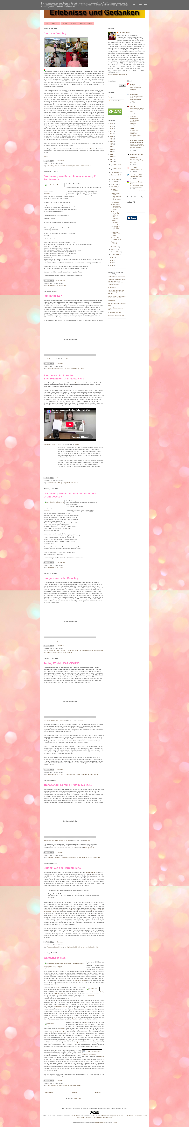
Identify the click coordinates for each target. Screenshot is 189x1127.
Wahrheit (88, 166)
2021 (111, 134)
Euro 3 (58, 988)
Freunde (56, 166)
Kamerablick (47, 1026)
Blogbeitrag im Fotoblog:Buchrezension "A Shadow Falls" (64, 377)
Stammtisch (64, 857)
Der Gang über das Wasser (89, 1054)
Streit (67, 166)
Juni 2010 (114, 184)
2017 (111, 144)
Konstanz (60, 368)
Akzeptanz (50, 650)
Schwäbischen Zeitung (60, 1006)
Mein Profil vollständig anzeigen (117, 74)
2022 (111, 131)
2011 (111, 159)
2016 (111, 146)
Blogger (115, 1122)
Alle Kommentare (115, 101)
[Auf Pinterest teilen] (53, 161)
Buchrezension (51, 483)
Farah (49, 285)
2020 (111, 136)
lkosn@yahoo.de (89, 848)
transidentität (81, 166)
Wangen (66, 1085)
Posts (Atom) (77, 1098)
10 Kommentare (60, 280)
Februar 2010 (115, 252)
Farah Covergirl (112, 287)
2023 (111, 129)
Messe (78, 774)
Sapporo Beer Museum (136, 169)
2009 (111, 257)
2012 (111, 157)
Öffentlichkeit (70, 650)
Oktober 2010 (115, 172)
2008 (111, 260)
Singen (83, 650)
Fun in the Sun (53, 295)
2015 (111, 149)
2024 (111, 126)
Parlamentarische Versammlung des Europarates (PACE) (61, 910)
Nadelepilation (90, 872)
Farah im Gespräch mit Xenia (116, 277)
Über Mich (55, 23)
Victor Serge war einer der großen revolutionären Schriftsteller (137, 87)
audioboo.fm (90, 149)
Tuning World (85, 774)
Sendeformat (62, 285)
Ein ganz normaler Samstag (61, 578)
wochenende (75, 368)
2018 (111, 141)
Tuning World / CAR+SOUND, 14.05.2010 (54, 720)
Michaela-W (47, 193)
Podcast (73, 23)
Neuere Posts (49, 1092)
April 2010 (114, 247)
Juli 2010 (114, 182)
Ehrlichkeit (50, 166)
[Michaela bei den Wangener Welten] (64, 963)
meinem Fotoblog (75, 383)
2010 (111, 162)
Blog (47, 23)
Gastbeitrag (54, 285)
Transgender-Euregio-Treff (84, 857)
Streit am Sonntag (55, 33)
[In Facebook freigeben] (51, 161)
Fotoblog (59, 483)
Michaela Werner (125, 32)
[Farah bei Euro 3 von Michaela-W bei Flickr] (93, 989)
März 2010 (114, 249)
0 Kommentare (60, 478)
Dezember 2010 (116, 164)
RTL (65, 368)
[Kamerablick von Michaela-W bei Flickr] (49, 1024)
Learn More (137, 5)
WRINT (132, 129)
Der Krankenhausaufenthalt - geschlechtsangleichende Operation (116, 291)
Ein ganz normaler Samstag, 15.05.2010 (54, 641)
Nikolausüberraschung (114, 312)
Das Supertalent (52, 368)
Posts (112, 97)
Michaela (68, 358)
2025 (111, 123)
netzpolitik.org (134, 94)
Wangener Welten (55, 957)
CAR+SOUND (61, 774)
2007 (111, 263)
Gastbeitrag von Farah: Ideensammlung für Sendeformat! (116, 196)
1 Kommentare (60, 769)
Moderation (60, 1085)
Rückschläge (111, 300)
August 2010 (115, 179)
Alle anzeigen (142, 190)
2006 (111, 265)
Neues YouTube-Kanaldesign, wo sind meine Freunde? (117, 297)
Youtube (81, 368)
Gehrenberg (50, 857)
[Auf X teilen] (49, 161)
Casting (49, 1085)
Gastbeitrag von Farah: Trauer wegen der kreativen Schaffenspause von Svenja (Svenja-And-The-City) (116, 282)
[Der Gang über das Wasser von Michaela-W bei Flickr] (92, 1051)
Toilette (80, 947)
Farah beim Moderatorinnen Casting (95, 991)
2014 (111, 152)
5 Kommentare (60, 161)
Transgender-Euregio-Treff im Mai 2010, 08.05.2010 (57, 840)
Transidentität (76, 1019)
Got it (146, 5)
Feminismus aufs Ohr (136, 154)
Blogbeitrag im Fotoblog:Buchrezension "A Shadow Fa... (116, 207)
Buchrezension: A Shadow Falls (52, 444)
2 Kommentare (60, 645)
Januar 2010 (115, 254)
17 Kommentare (60, 562)
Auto (48, 774)
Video (68, 368)
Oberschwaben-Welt (136, 175)
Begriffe (65, 23)
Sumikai (132, 106)
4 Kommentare (60, 363)
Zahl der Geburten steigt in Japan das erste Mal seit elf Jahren (137, 110)
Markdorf (57, 857)
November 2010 (116, 168)
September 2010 (116, 175)
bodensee (53, 774)
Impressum (136, 210)
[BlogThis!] (47, 161)
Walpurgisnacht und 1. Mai (57, 1032)
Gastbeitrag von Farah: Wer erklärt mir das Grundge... (115, 215)
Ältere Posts (98, 1092)
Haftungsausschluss (86, 23)
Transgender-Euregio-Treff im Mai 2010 (68, 784)
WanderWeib (133, 168)
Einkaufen (57, 650)
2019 (111, 139)
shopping (78, 650)
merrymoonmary (100, 1122)
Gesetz (61, 567)
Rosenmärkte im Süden (136, 176)
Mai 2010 (114, 187)
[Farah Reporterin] (54, 185)
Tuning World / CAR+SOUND (62, 663)
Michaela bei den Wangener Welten (53, 966)
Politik (75, 947)
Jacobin (132, 84)
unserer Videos (58, 993)
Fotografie (66, 483)
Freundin (62, 166)
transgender (73, 166)
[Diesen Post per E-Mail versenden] (45, 161)
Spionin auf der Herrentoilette (62, 867)
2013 (111, 154)
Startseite (74, 1092)
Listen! (46, 156)
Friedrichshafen (70, 774)
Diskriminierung (58, 947)
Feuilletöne (133, 117)
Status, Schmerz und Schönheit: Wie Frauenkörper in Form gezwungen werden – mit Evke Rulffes (136, 159)
